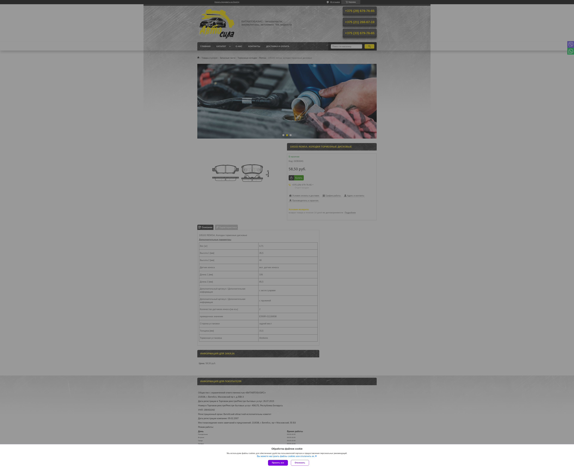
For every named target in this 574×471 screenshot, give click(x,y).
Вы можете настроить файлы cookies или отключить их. (286, 456)
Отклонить (300, 463)
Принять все (278, 463)
